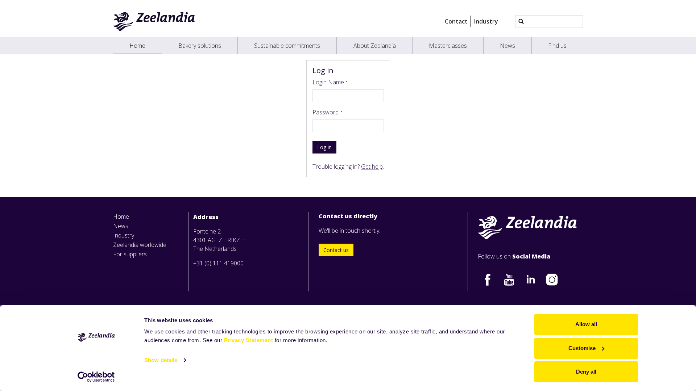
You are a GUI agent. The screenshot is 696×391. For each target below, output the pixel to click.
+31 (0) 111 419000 (218, 263)
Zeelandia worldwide (139, 245)
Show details (160, 360)
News (507, 46)
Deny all (586, 372)
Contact (456, 21)
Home (137, 46)
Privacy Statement (248, 340)
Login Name (328, 82)
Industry (486, 21)
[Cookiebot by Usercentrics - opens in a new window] (96, 376)
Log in (324, 147)
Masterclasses (448, 46)
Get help (372, 167)
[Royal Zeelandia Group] (154, 21)
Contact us (336, 250)
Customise (582, 348)
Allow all (586, 324)
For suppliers (130, 254)
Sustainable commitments (287, 46)
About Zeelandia (374, 46)
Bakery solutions (199, 46)
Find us (557, 46)
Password (326, 112)
